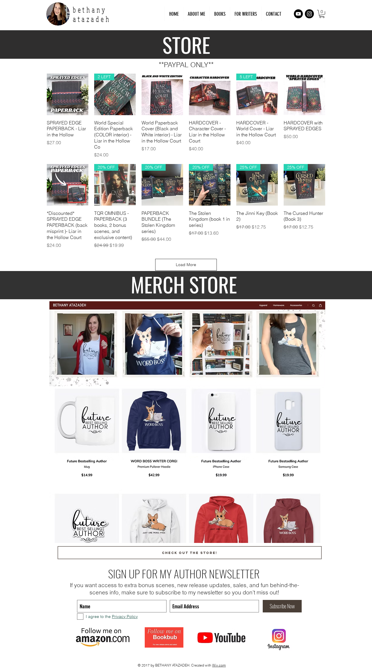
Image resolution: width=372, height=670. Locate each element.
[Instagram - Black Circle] (309, 13)
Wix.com (219, 665)
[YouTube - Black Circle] (298, 13)
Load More (186, 264)
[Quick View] (67, 94)
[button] (245, 14)
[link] (322, 14)
